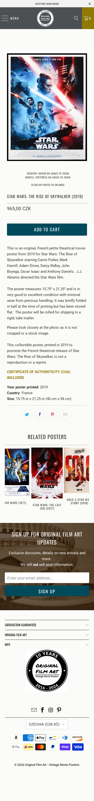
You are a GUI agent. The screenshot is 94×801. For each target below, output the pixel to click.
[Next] (83, 108)
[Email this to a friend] (65, 414)
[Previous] (10, 108)
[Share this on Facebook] (40, 414)
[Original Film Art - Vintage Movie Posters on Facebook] (42, 710)
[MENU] (2, 18)
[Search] (76, 18)
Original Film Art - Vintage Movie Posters (52, 765)
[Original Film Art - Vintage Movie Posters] (45, 18)
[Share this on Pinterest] (52, 414)
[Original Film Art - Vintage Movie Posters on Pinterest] (59, 710)
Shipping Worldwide (47, 4)
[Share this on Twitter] (27, 414)
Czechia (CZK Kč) (44, 724)
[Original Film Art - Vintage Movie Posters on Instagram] (51, 710)
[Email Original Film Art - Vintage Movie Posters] (34, 710)
